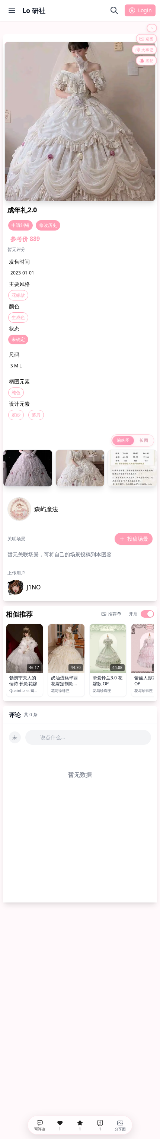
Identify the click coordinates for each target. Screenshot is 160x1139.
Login (145, 10)
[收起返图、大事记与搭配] (152, 28)
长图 (144, 440)
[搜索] (114, 10)
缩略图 (123, 440)
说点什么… (52, 737)
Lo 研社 (33, 10)
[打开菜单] (11, 10)
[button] (24, 587)
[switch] (147, 614)
